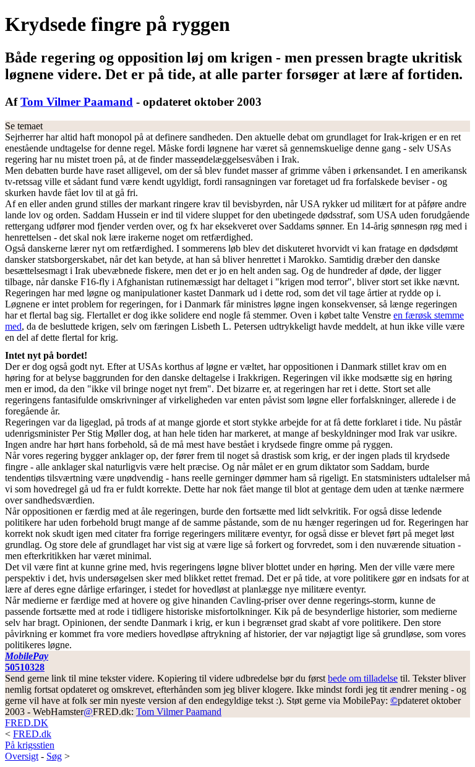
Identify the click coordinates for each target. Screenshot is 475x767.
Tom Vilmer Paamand (76, 101)
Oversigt (21, 756)
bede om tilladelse (363, 678)
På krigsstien (29, 745)
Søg (54, 756)
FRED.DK (26, 723)
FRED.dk (32, 734)
